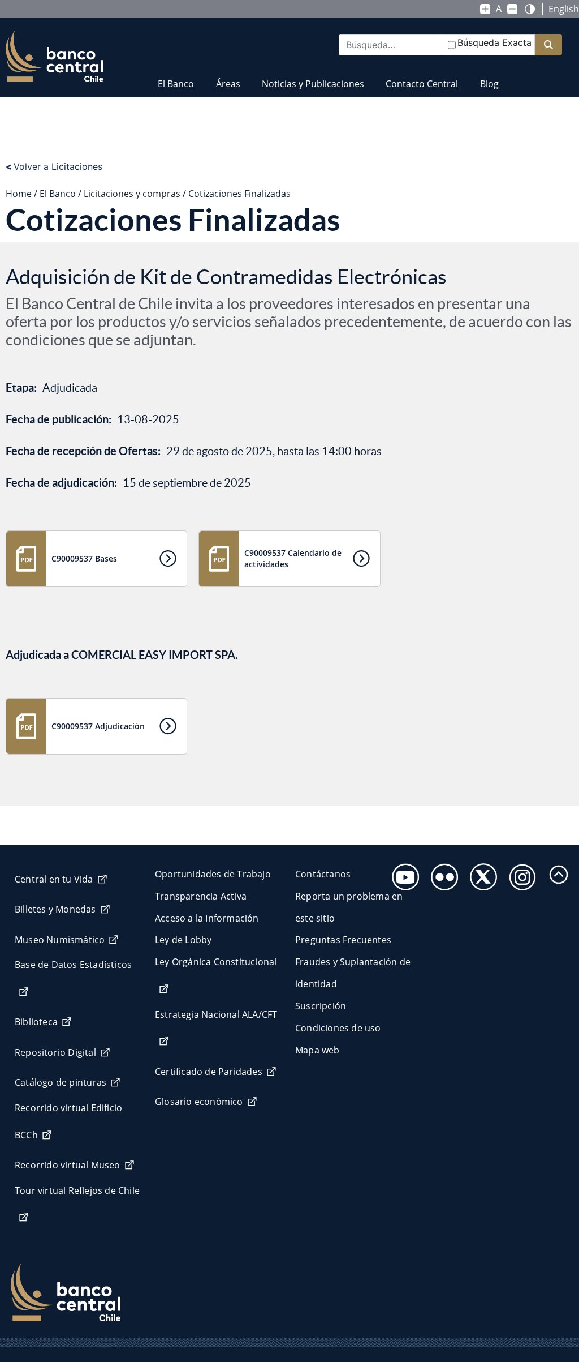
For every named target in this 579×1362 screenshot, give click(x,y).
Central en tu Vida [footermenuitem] (54, 879)
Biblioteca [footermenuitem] (36, 1022)
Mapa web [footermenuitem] (317, 1050)
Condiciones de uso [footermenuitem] (338, 1028)
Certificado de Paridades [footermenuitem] (208, 1071)
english (563, 9)
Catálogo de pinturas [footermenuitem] (60, 1082)
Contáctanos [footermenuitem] (323, 874)
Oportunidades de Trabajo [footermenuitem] (213, 874)
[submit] (548, 45)
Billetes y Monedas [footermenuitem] (55, 909)
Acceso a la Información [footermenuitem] (207, 918)
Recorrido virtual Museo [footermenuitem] (67, 1165)
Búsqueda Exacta (494, 42)
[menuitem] (176, 77)
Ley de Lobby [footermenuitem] (183, 939)
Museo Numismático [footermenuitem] (60, 939)
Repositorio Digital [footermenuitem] (55, 1052)
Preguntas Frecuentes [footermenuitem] (343, 939)
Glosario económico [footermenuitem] (199, 1101)
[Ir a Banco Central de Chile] (54, 56)
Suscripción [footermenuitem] (320, 1006)
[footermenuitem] (402, 873)
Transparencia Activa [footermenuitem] (201, 896)
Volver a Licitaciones (54, 166)
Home (19, 193)
